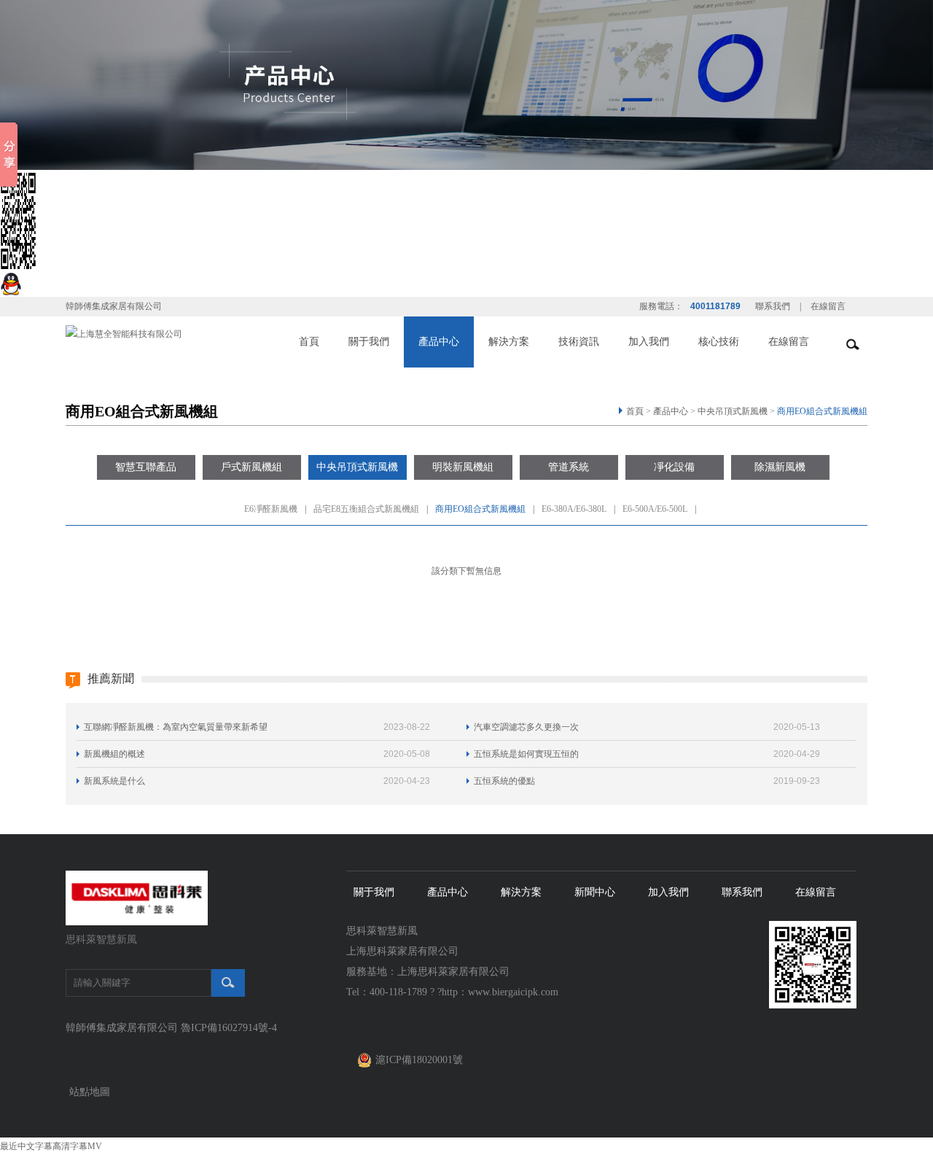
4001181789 (715, 306)
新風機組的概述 (114, 754)
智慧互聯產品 (145, 467)
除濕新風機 (779, 467)
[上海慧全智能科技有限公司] (124, 332)
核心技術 (718, 341)
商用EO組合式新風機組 (822, 411)
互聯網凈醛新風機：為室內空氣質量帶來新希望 (176, 727)
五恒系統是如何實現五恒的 (526, 754)
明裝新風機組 (462, 467)
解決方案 (508, 341)
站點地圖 (89, 1091)
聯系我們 (772, 306)
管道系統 (568, 467)
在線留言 (828, 306)
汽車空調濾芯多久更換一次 (526, 727)
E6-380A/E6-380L (574, 509)
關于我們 (368, 341)
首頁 (309, 341)
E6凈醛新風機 (270, 509)
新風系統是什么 (114, 781)
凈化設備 (674, 467)
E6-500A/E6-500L (654, 509)
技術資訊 (578, 341)
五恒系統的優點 (504, 781)
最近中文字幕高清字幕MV (51, 1146)
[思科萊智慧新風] (137, 896)
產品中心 (438, 341)
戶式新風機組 (251, 467)
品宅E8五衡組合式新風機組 (366, 509)
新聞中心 (594, 892)
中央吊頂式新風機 (733, 411)
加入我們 (648, 341)
